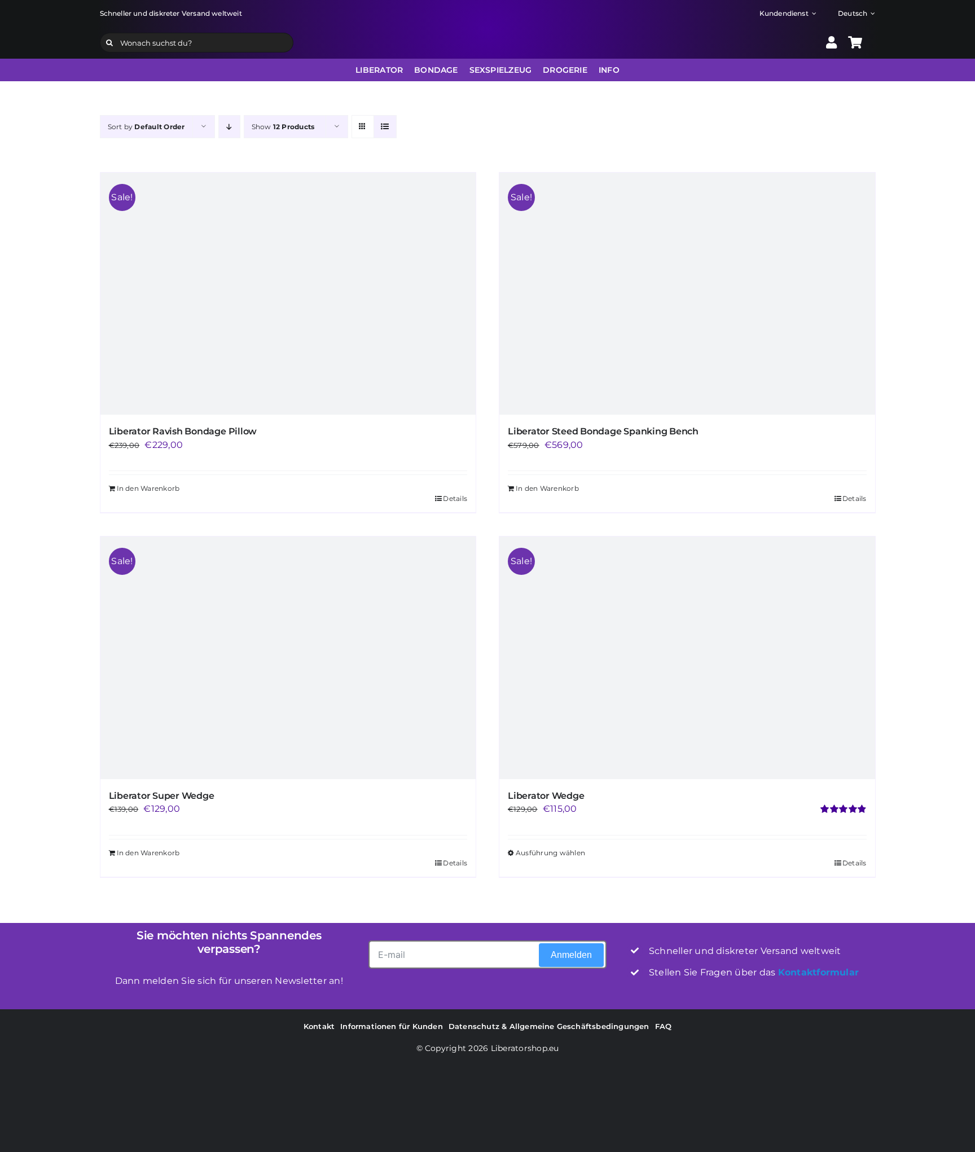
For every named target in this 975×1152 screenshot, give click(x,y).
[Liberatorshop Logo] (487, 31)
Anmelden (571, 955)
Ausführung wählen (550, 852)
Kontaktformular (818, 972)
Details (455, 863)
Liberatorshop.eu (525, 1048)
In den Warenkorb (148, 852)
